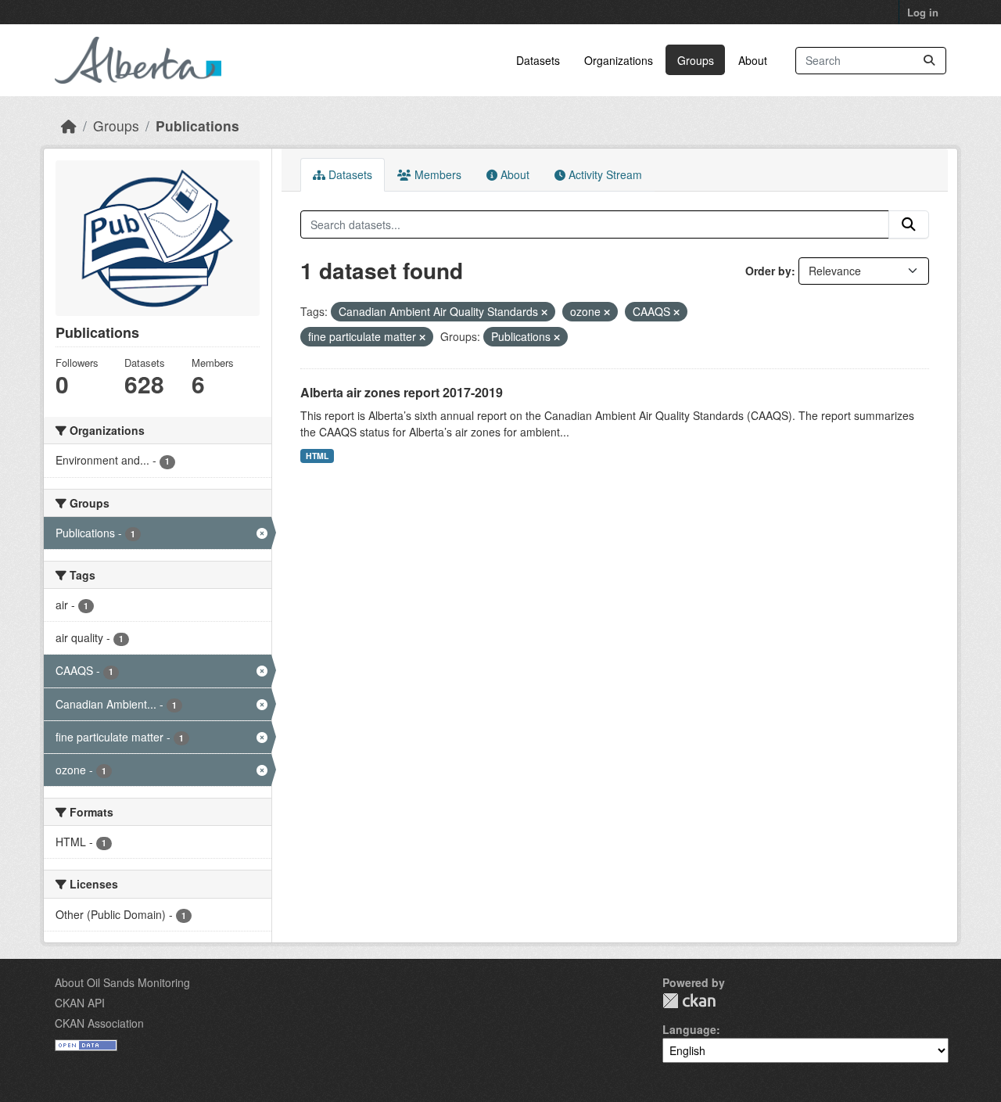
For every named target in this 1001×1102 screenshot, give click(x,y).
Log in (922, 12)
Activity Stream (603, 174)
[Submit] (929, 60)
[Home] (69, 125)
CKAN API (80, 1002)
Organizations (618, 60)
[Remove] (544, 312)
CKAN (689, 1001)
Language (689, 1029)
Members (436, 174)
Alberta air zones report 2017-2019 (401, 392)
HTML (317, 455)
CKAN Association (99, 1023)
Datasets (538, 60)
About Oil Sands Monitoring (122, 982)
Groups (695, 60)
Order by (768, 270)
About (752, 60)
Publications (197, 125)
